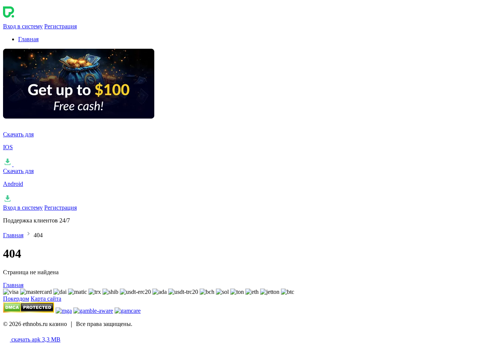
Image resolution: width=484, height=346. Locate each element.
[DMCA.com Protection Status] (28, 310)
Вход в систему (23, 26)
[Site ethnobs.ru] (41, 19)
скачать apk (35, 339)
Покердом (16, 298)
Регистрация (60, 26)
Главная (28, 39)
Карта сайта (46, 298)
